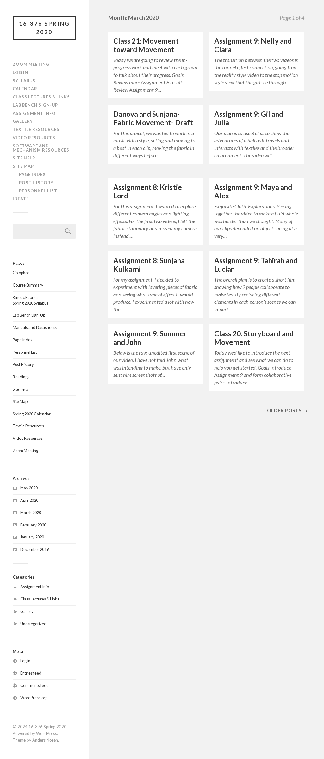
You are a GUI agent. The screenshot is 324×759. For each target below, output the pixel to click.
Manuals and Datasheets (35, 327)
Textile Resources (36, 129)
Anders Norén (45, 740)
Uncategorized (33, 623)
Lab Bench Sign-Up (35, 105)
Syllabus (24, 80)
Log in (25, 660)
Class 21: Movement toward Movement (146, 45)
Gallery (23, 121)
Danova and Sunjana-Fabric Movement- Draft (153, 118)
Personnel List (38, 190)
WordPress (46, 733)
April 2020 (29, 500)
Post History (36, 182)
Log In (20, 72)
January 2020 (32, 536)
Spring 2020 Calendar (32, 413)
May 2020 (29, 487)
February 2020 (33, 524)
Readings (21, 376)
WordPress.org (33, 697)
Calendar (25, 88)
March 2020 (30, 512)
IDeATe (21, 198)
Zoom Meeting (31, 64)
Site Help (24, 157)
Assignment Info (34, 113)
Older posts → (287, 410)
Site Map (23, 166)
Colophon (21, 272)
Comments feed (34, 685)
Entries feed (30, 672)
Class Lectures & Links (41, 96)
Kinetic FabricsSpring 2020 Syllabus (30, 300)
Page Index (32, 174)
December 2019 (34, 549)
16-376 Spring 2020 (44, 27)
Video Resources (34, 137)
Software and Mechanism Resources (41, 147)
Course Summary (28, 285)
